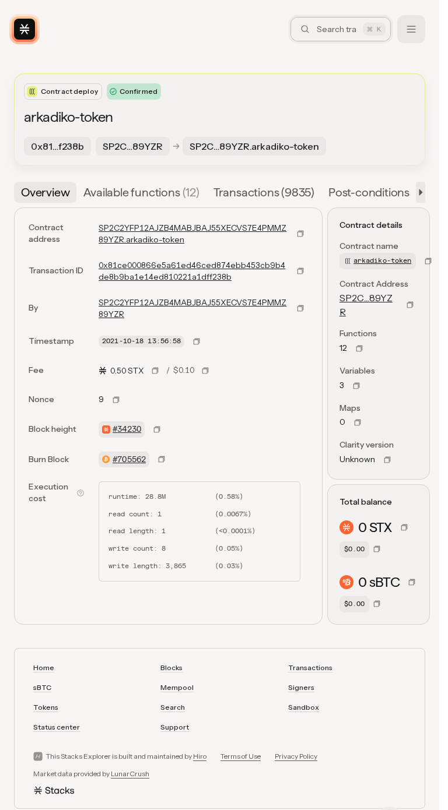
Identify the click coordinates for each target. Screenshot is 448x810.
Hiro (199, 756)
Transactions (310, 667)
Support (174, 727)
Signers (301, 687)
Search (172, 707)
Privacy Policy (296, 756)
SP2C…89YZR (366, 305)
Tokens (45, 707)
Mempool (177, 687)
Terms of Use (240, 756)
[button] (418, 192)
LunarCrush (130, 773)
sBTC (42, 687)
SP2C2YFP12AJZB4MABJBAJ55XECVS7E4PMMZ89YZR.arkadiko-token (192, 234)
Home (43, 667)
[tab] (45, 192)
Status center (56, 727)
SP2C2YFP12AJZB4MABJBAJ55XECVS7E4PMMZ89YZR (192, 308)
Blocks (171, 667)
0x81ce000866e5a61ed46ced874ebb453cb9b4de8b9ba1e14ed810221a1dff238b (192, 271)
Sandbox (303, 707)
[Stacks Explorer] (24, 29)
